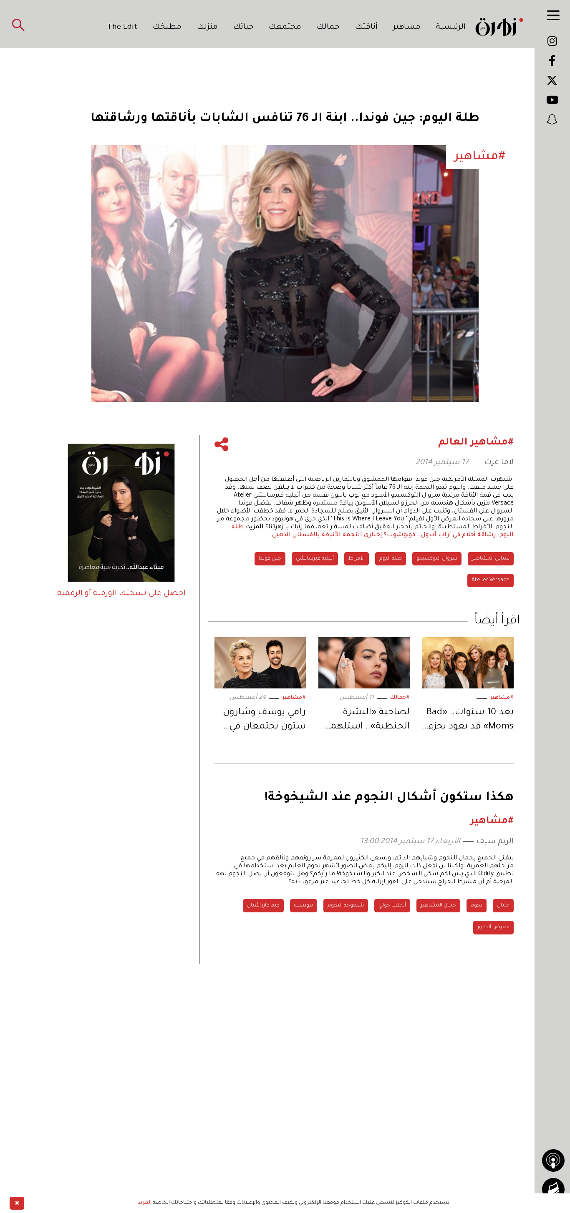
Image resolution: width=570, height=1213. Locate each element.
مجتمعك (285, 27)
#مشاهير (502, 698)
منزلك (207, 27)
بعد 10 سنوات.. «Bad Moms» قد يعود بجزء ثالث (470, 721)
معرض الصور (493, 927)
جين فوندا (270, 559)
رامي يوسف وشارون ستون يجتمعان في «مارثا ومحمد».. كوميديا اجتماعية (264, 721)
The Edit (122, 27)
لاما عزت (499, 463)
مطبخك (167, 27)
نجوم (476, 906)
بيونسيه (303, 906)
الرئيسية (451, 27)
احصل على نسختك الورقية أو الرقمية (121, 594)
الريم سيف (495, 842)
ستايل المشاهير (490, 559)
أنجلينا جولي (392, 906)
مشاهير (407, 27)
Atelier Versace (490, 580)
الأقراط (356, 559)
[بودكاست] (553, 1160)
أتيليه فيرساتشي (315, 559)
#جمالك (400, 698)
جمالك (328, 27)
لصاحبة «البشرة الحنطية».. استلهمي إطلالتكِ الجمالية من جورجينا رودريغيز (367, 721)
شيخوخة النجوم (346, 906)
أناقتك (366, 27)
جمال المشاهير (438, 906)
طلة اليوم (390, 559)
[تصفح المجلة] (553, 1189)
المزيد (144, 1203)
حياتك (243, 27)
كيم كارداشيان (263, 906)
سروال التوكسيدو (436, 559)
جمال (503, 906)
